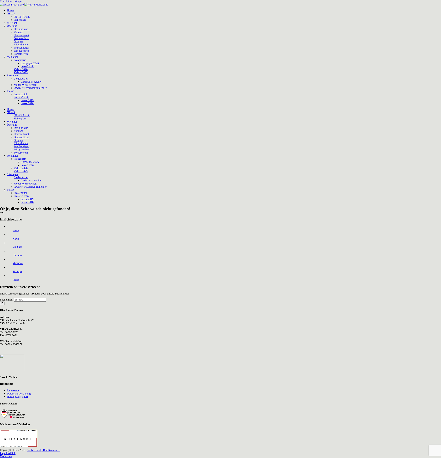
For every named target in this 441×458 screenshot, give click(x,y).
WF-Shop (17, 247)
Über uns (17, 255)
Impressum (13, 390)
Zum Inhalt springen (11, 1)
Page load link (8, 453)
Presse (16, 279)
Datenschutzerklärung (19, 393)
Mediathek (18, 263)
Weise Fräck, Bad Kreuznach (43, 450)
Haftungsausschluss (17, 396)
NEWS (16, 239)
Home (16, 230)
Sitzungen (17, 271)
